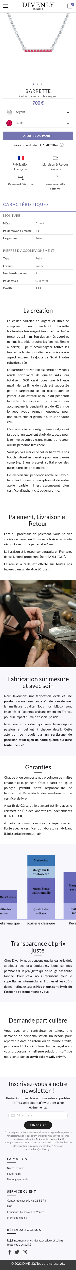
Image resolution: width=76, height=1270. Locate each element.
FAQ (9, 1206)
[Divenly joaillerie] (38, 6)
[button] (38, 112)
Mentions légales (17, 1217)
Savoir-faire (14, 1173)
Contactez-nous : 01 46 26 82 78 (26, 1200)
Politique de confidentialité (50, 1139)
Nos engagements (17, 1179)
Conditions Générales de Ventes (25, 1212)
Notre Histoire (15, 1168)
